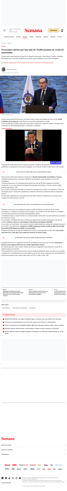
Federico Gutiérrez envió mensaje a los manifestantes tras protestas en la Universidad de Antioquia (38, 293)
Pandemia (32, 308)
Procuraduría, (6, 308)
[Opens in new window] (6, 478)
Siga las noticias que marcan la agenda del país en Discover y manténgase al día (28, 62)
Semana (3, 43)
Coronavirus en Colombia (20, 308)
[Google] (2, 478)
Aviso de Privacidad (7, 482)
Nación (10, 43)
